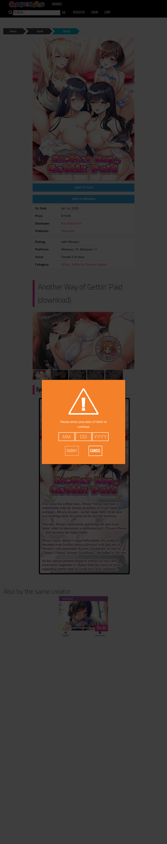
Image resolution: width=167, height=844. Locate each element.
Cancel (95, 450)
